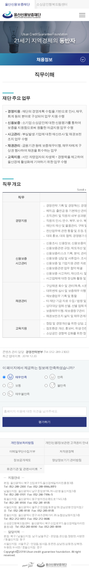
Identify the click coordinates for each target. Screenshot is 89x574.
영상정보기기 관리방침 (67, 460)
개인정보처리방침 (22, 443)
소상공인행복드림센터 (51, 4)
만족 (60, 377)
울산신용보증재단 (17, 4)
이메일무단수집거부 (22, 451)
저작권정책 (67, 451)
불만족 (61, 385)
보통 (18, 385)
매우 (21, 377)
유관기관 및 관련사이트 (22, 469)
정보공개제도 (22, 460)
